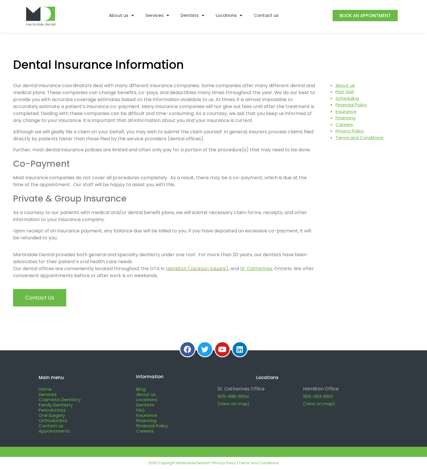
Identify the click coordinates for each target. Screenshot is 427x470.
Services (155, 15)
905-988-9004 (233, 396)
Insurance (346, 111)
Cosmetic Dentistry (60, 400)
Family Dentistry (56, 405)
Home (45, 389)
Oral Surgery (52, 415)
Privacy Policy (350, 131)
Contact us (266, 15)
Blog (141, 389)
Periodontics (52, 410)
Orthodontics (53, 420)
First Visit (345, 92)
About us (118, 15)
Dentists (190, 15)
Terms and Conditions (359, 137)
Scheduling (347, 98)
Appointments (54, 431)
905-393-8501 (318, 396)
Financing (346, 118)
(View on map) (234, 404)
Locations (226, 15)
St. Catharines (256, 268)
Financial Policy (351, 105)
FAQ (140, 410)
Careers (344, 124)
